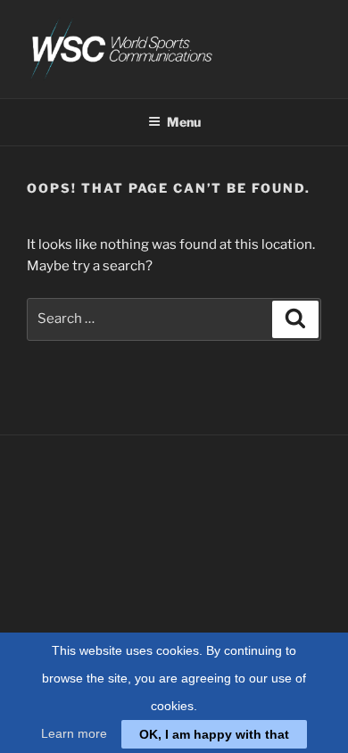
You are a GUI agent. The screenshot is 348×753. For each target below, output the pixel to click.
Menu (184, 121)
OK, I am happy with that (214, 734)
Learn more (74, 733)
